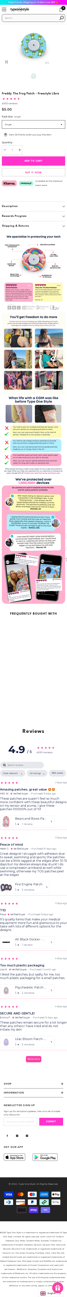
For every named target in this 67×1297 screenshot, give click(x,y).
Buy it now (33, 172)
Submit (51, 1121)
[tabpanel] (33, 914)
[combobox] (31, 18)
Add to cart (33, 161)
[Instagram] (17, 1135)
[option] (33, 45)
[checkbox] (57, 773)
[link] (33, 272)
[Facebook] (7, 1135)
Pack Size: (11, 116)
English (52, 1293)
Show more (33, 1059)
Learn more (41, 185)
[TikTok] (27, 1135)
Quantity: (7, 142)
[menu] (4, 9)
